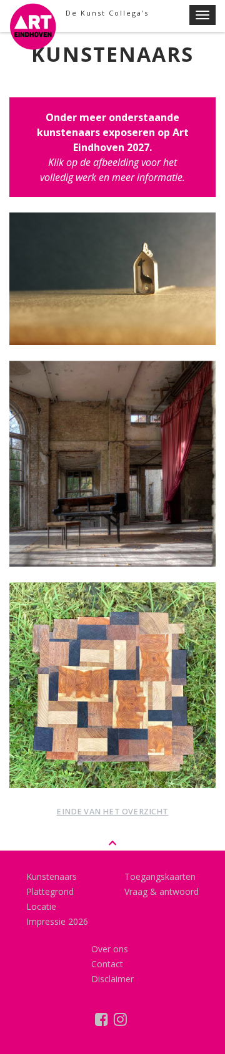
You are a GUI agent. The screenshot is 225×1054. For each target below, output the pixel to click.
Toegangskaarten (160, 876)
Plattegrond (50, 891)
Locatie (41, 906)
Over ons (109, 949)
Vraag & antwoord (161, 891)
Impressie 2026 (57, 921)
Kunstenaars (51, 876)
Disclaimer (112, 979)
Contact (107, 964)
